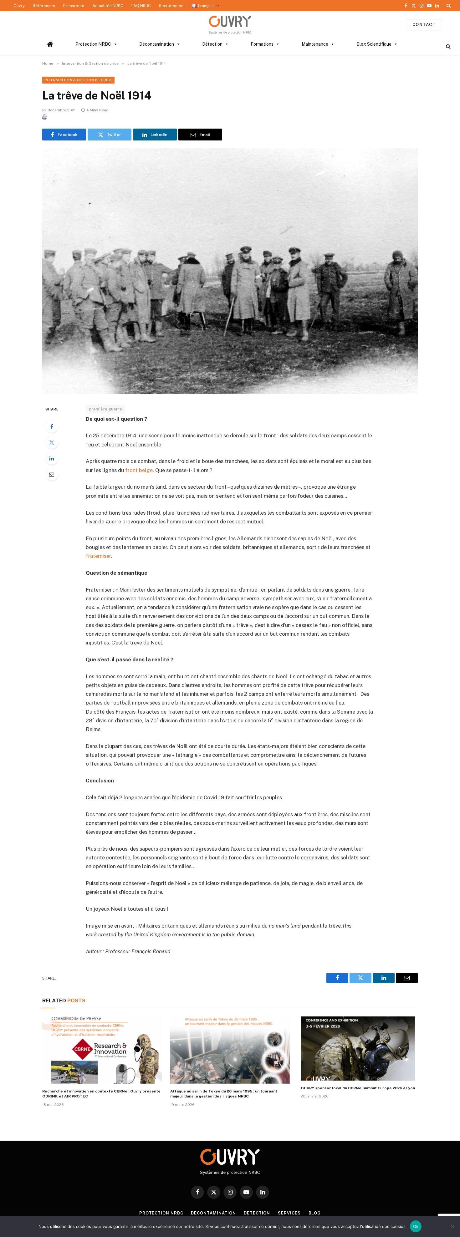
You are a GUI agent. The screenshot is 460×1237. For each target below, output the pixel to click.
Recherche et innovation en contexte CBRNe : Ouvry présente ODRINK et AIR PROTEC (101, 1093)
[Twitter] (51, 442)
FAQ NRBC (141, 5)
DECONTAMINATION (213, 1213)
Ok (416, 1226)
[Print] (44, 117)
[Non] (452, 1226)
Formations (262, 44)
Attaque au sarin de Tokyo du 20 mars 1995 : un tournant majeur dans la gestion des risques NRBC (223, 1093)
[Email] (51, 474)
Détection (212, 44)
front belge (139, 470)
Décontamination (156, 44)
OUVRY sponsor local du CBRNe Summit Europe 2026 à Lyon (358, 1088)
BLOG (315, 1213)
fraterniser (98, 556)
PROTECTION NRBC (161, 1213)
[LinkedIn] (51, 458)
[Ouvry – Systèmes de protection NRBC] (230, 24)
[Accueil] (50, 44)
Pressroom (73, 5)
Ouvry (19, 5)
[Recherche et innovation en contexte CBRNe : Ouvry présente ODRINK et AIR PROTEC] (102, 1050)
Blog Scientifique (373, 44)
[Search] (448, 5)
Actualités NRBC (107, 5)
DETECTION (257, 1213)
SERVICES (289, 1213)
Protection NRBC (93, 44)
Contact (424, 24)
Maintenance (315, 44)
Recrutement (171, 5)
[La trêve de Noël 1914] (230, 271)
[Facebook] (51, 426)
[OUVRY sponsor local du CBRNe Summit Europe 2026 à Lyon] (358, 1048)
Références (44, 5)
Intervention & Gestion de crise (78, 80)
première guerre (105, 409)
